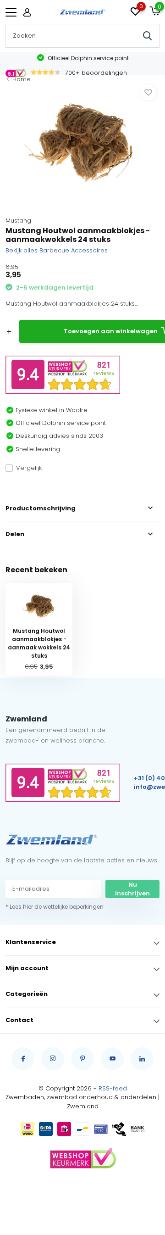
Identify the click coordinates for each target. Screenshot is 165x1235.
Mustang (18, 220)
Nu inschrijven (132, 889)
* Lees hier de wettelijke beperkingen (55, 907)
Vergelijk (29, 468)
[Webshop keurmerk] (82, 1158)
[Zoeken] (147, 35)
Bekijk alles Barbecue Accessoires (57, 250)
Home (21, 79)
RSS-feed (113, 1088)
